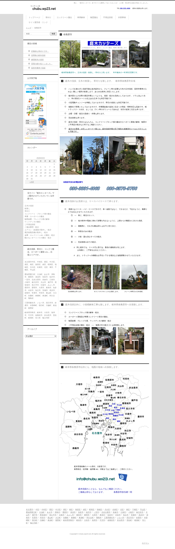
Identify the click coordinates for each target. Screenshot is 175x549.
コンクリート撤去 (64, 17)
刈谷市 (118, 515)
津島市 (57, 512)
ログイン (145, 543)
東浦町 (81, 518)
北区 (122, 509)
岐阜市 (79, 520)
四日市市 (130, 518)
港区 (65, 509)
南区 (71, 509)
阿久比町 (90, 518)
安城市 (133, 515)
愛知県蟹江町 (31, 512)
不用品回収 (108, 17)
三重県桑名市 (109, 518)
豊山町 (50, 518)
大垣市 (86, 520)
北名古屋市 (105, 512)
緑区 (85, 509)
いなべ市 (120, 518)
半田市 (42, 518)
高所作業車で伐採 (38, 68)
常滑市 (34, 518)
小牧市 (131, 512)
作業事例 (122, 17)
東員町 (50, 520)
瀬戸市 (34, 515)
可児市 (102, 520)
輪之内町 (33, 523)
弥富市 (80, 512)
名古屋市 (29, 509)
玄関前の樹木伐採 (38, 55)
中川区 (58, 509)
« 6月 (32, 182)
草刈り (48, 17)
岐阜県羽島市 (68, 520)
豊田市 (79, 515)
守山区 (142, 509)
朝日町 (34, 520)
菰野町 (58, 520)
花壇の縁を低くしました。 (41, 64)
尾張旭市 (43, 515)
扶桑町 (65, 518)
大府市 (94, 515)
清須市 (73, 512)
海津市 (94, 520)
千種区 (135, 509)
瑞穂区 (99, 509)
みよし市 (70, 515)
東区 (128, 509)
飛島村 (98, 518)
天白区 (107, 509)
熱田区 (78, 509)
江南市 (123, 512)
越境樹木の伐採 (37, 60)
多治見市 (120, 520)
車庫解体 (81, 17)
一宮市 (96, 512)
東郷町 (73, 518)
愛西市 (65, 512)
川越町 (42, 520)
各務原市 (111, 520)
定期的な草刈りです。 (40, 51)
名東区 (115, 509)
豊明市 (86, 515)
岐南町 (137, 520)
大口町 (58, 518)
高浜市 (141, 515)
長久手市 (52, 515)
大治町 (41, 512)
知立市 (125, 515)
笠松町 (129, 520)
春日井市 (139, 512)
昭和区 (91, 509)
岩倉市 (115, 512)
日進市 (61, 515)
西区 (51, 509)
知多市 (110, 515)
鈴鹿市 (139, 518)
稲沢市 (88, 512)
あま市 (49, 512)
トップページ (34, 17)
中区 (37, 509)
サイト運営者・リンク (38, 22)
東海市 (102, 515)
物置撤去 (94, 17)
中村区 (44, 509)
